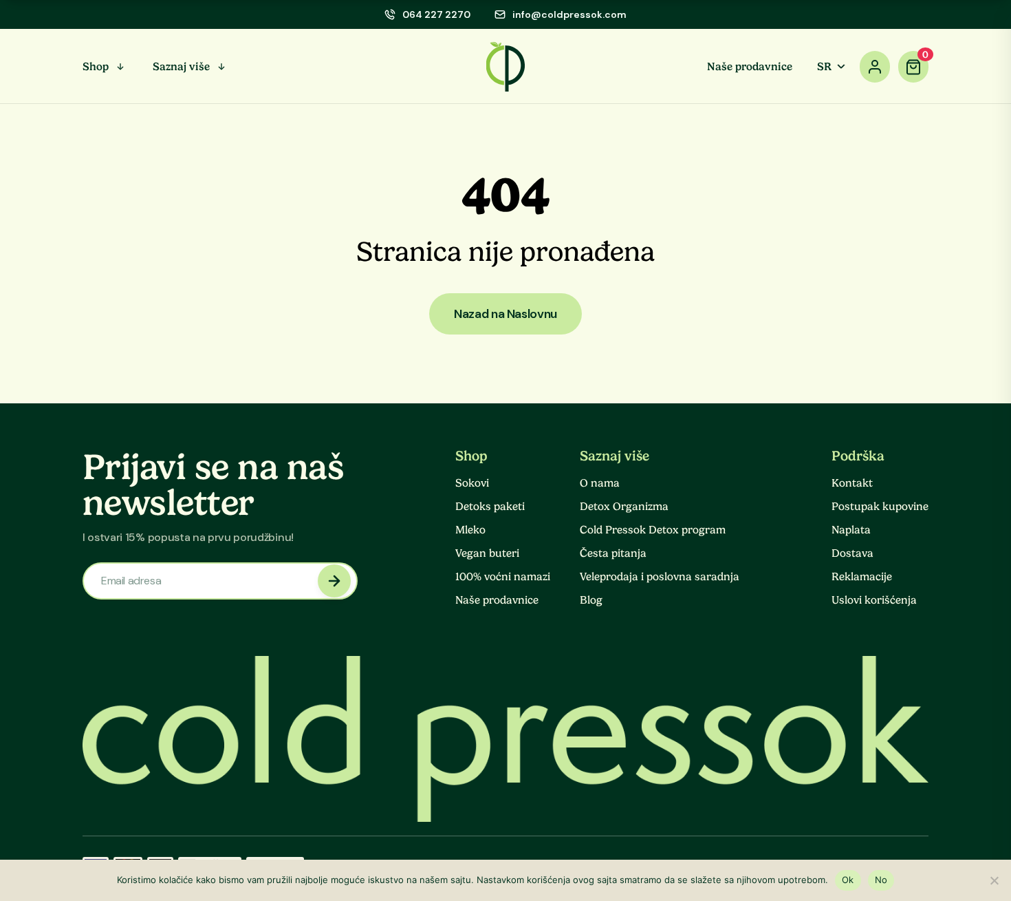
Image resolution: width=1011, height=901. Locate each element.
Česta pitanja (613, 553)
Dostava (852, 553)
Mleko (470, 530)
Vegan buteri (487, 553)
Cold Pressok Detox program (653, 530)
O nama (600, 483)
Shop (96, 66)
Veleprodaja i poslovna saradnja (659, 577)
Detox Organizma (624, 506)
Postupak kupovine (879, 506)
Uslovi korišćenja (874, 600)
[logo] (505, 67)
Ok (848, 879)
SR (824, 67)
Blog (591, 600)
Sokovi (472, 483)
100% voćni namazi (502, 577)
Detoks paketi (490, 506)
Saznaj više (181, 66)
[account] (875, 67)
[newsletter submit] (334, 580)
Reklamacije (861, 577)
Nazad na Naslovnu (505, 314)
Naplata (851, 530)
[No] (994, 880)
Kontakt (852, 483)
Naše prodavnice (749, 66)
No (881, 879)
